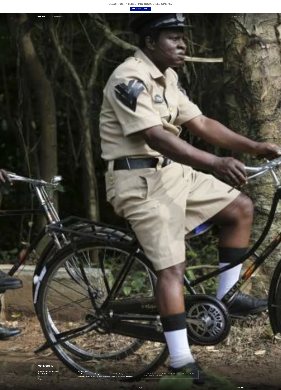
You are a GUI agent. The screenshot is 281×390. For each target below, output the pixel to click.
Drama (40, 376)
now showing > (157, 375)
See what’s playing (140, 9)
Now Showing (58, 16)
